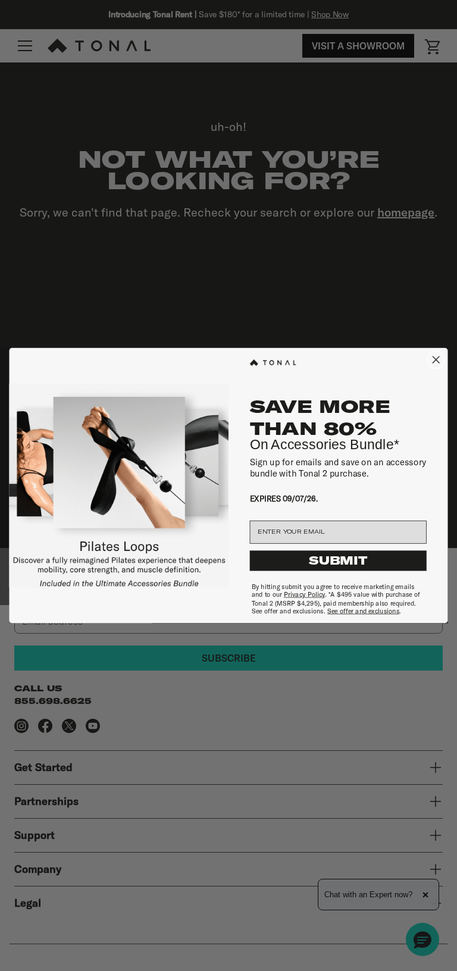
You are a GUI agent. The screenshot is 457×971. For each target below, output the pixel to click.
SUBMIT (338, 561)
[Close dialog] (436, 360)
